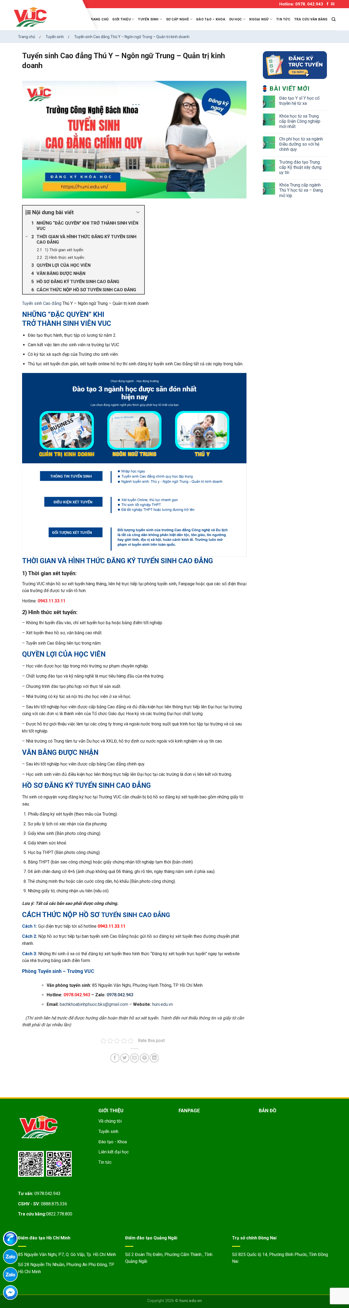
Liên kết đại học (113, 1151)
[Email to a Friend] (134, 1057)
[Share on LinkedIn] (154, 1057)
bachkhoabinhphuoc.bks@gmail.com (94, 1004)
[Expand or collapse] (138, 212)
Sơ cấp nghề (177, 19)
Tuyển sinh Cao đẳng (41, 303)
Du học (235, 19)
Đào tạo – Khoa (210, 19)
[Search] (333, 19)
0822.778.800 (59, 1214)
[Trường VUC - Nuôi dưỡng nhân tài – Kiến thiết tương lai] (46, 17)
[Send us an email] (332, 4)
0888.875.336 (54, 1203)
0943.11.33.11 (51, 601)
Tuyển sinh (148, 19)
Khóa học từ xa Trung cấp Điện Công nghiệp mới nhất (299, 121)
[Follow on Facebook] (327, 4)
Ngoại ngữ (259, 19)
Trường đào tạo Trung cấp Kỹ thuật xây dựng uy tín (300, 167)
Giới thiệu (121, 19)
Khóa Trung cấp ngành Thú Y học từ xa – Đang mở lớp (301, 190)
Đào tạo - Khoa (112, 1141)
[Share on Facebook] (114, 1057)
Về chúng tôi (110, 1121)
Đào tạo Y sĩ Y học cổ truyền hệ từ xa (299, 101)
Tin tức (283, 19)
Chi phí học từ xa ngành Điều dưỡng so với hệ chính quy (301, 144)
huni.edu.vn (162, 1004)
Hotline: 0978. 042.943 (301, 4)
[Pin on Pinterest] (144, 1057)
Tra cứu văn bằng (311, 19)
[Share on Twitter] (124, 1057)
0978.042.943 (120, 994)
